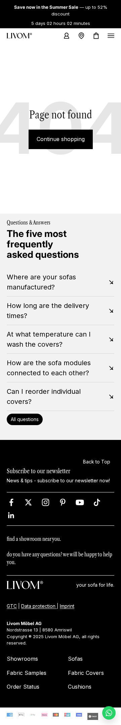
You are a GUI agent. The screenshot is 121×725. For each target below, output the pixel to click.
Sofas (75, 658)
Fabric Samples (26, 672)
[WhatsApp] (109, 713)
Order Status (23, 686)
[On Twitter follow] (28, 502)
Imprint (67, 606)
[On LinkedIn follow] (11, 515)
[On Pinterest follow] (62, 502)
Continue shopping (61, 139)
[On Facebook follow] (11, 502)
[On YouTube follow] (79, 502)
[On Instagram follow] (45, 502)
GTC (12, 606)
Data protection (39, 606)
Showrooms (22, 658)
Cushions (79, 686)
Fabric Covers (86, 672)
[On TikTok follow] (97, 502)
